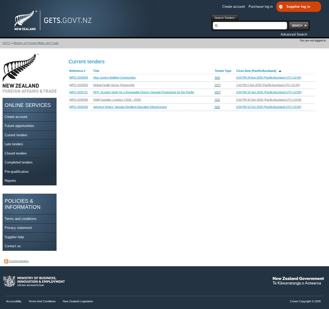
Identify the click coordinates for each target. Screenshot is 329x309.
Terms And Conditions (42, 301)
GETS (6, 43)
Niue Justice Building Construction (114, 77)
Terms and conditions (20, 219)
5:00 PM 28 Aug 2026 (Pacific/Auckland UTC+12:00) (268, 77)
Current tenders (16, 135)
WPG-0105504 (78, 77)
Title (96, 70)
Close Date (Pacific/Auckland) (257, 70)
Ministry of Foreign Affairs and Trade (36, 43)
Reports (10, 181)
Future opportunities (19, 126)
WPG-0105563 (78, 85)
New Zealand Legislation (78, 301)
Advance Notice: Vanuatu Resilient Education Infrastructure (130, 106)
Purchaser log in (261, 6)
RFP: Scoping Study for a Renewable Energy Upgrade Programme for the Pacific (143, 92)
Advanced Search (294, 34)
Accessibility (14, 301)
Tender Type (223, 70)
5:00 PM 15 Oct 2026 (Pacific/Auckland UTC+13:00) (268, 106)
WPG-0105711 (78, 92)
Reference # (77, 70)
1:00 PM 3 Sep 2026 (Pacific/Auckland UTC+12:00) (268, 85)
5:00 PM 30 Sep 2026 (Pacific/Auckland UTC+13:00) (268, 99)
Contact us (13, 246)
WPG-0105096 (78, 99)
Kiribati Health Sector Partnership (113, 85)
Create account (234, 6)
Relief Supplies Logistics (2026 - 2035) (117, 99)
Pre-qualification (17, 172)
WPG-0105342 (78, 106)
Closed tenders (16, 153)
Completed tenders (19, 162)
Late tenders (14, 144)
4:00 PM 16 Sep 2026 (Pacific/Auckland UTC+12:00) (268, 92)
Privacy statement (18, 228)
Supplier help (14, 237)
